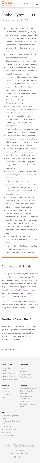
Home (3, 11)
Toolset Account (22, 290)
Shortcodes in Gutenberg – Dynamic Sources (27, 404)
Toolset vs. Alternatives (9, 379)
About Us (5, 388)
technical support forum (11, 339)
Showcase (23, 371)
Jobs (3, 397)
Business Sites (6, 432)
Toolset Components (9, 373)
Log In (26, 4)
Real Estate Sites (7, 426)
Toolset (8, 3)
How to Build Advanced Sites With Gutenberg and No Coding (28, 390)
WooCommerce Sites (9, 429)
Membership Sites (8, 435)
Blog (21, 368)
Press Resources (25, 377)
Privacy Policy (6, 394)
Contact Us (5, 391)
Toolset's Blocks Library (10, 376)
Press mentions (25, 374)
